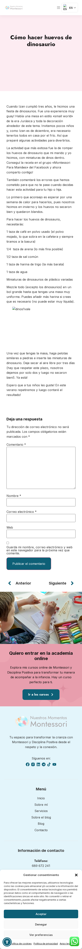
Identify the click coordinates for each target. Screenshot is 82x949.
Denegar (41, 924)
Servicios (41, 811)
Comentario (16, 444)
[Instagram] (33, 764)
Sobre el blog (41, 817)
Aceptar (41, 914)
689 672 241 (41, 866)
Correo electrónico (21, 511)
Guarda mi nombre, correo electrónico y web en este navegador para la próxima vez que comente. (39, 550)
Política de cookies (21, 943)
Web (9, 527)
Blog (41, 823)
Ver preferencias (41, 935)
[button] (76, 875)
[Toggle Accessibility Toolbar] (7, 942)
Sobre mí (41, 805)
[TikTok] (49, 764)
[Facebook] (28, 764)
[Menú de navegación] (58, 8)
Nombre (13, 495)
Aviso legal (66, 943)
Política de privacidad (46, 943)
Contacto (41, 830)
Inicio (41, 798)
